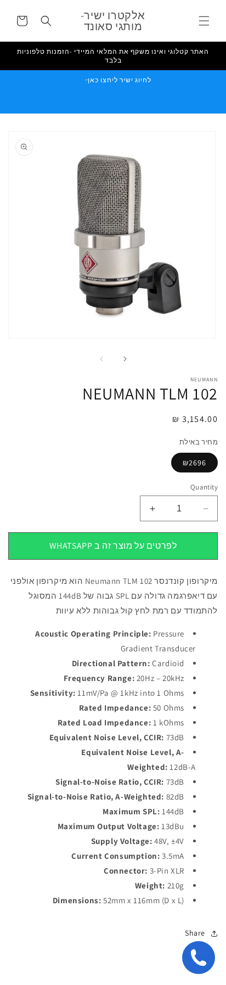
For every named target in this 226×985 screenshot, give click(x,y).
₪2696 (194, 463)
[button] (204, 21)
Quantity (204, 487)
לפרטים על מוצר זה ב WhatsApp (113, 545)
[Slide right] (125, 359)
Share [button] (195, 933)
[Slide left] (101, 359)
